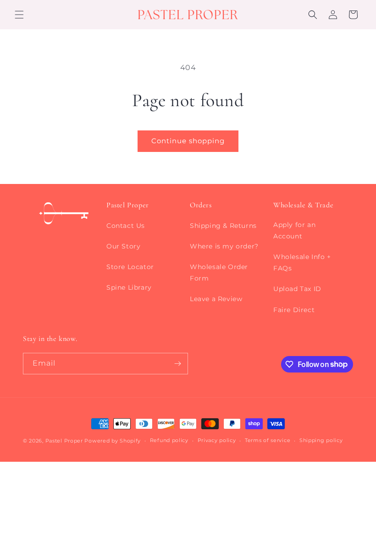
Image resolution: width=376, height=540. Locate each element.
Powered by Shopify (112, 440)
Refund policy (169, 440)
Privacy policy (217, 440)
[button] (19, 15)
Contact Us (125, 225)
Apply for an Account (294, 230)
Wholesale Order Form (219, 272)
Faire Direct (294, 310)
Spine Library (129, 287)
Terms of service (267, 440)
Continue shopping (188, 140)
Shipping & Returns (223, 225)
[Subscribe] (177, 363)
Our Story (123, 246)
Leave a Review (216, 299)
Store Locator (130, 267)
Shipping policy (321, 440)
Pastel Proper (64, 440)
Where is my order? (224, 246)
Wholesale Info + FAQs (302, 262)
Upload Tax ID (297, 289)
